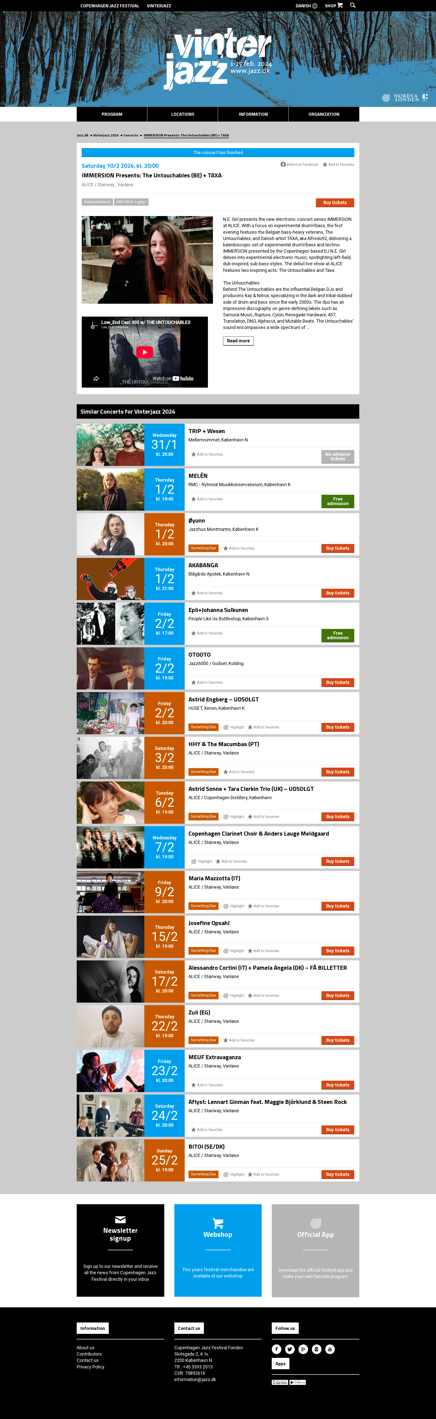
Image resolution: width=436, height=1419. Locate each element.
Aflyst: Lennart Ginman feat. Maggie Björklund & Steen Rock (267, 1101)
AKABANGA (203, 565)
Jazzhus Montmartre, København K (223, 529)
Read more (238, 340)
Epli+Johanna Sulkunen (218, 609)
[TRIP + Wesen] (110, 436)
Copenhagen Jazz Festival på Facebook (276, 1349)
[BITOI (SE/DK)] (110, 1152)
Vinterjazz (159, 5)
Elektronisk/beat (97, 202)
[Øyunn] (110, 525)
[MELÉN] (110, 481)
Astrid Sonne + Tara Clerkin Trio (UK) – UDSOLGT (251, 788)
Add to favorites (341, 164)
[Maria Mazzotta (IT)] (110, 883)
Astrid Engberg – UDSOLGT (223, 699)
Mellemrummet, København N (218, 439)
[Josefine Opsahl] (110, 928)
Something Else (203, 548)
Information (253, 114)
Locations (182, 114)
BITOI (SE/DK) (206, 1146)
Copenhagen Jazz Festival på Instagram (316, 1349)
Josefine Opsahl (209, 922)
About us (86, 1347)
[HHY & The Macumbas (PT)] (110, 749)
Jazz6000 (198, 663)
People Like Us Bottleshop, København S (228, 618)
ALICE (88, 184)
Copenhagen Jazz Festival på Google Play (297, 1382)
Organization (324, 114)
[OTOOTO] (110, 660)
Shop (331, 5)
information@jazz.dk (195, 1379)
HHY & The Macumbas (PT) (223, 743)
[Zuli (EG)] (110, 1017)
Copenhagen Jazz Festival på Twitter (290, 1349)
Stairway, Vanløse (221, 752)
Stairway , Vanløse (115, 184)
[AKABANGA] (110, 570)
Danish (304, 5)
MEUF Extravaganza (214, 1056)
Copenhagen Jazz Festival (109, 5)
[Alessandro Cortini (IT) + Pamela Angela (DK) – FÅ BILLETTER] (110, 973)
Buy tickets (335, 202)
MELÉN (198, 475)
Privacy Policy (90, 1366)
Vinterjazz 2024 (106, 135)
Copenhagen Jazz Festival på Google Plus (303, 1349)
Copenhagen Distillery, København (238, 797)
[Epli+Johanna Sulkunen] (110, 615)
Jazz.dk (82, 135)
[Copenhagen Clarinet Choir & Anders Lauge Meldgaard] (110, 839)
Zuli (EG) (199, 1012)
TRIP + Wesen (206, 430)
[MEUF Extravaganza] (110, 1062)
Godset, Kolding (227, 663)
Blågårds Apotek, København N (219, 574)
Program (112, 114)
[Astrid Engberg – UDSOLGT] (110, 704)
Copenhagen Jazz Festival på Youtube (330, 1349)
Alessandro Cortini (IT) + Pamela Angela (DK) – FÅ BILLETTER (267, 967)
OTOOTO (199, 654)
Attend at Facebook (302, 164)
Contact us (88, 1360)
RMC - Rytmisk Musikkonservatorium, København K (239, 484)
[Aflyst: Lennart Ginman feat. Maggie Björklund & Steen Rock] (110, 1107)
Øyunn (196, 520)
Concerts (130, 135)
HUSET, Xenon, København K (216, 708)
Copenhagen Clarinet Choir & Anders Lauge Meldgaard (258, 833)
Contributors (89, 1354)
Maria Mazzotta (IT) (214, 878)
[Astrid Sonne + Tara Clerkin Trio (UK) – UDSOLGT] (110, 794)
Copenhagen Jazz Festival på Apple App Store (280, 1382)
